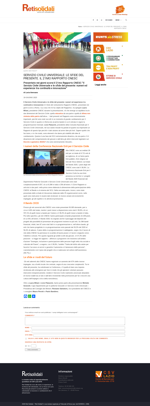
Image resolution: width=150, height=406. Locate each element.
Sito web (28, 335)
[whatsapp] (101, 20)
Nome (28, 327)
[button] (126, 20)
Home (80, 26)
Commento (30, 315)
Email (28, 331)
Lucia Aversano (32, 92)
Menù (117, 20)
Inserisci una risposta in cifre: (38, 342)
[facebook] (93, 20)
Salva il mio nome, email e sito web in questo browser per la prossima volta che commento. (68, 338)
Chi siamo (108, 20)
